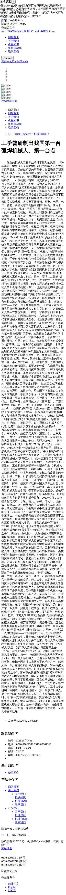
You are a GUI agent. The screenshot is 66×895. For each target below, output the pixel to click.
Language (7, 58)
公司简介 (13, 772)
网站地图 (6, 848)
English (16, 61)
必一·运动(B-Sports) (19, 133)
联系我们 (13, 51)
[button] (6, 100)
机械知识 (13, 44)
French (24, 61)
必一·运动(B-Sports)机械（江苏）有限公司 (26, 31)
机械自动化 (15, 48)
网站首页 (13, 37)
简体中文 (6, 61)
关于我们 (13, 40)
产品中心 (13, 808)
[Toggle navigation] (53, 31)
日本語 (12, 890)
